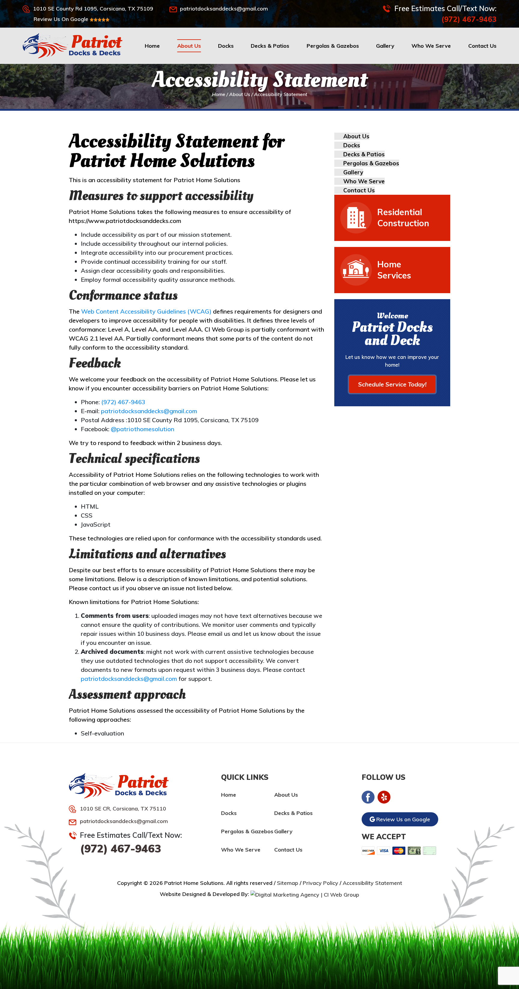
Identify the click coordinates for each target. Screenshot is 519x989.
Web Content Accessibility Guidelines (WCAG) (146, 311)
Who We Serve (431, 45)
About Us (189, 45)
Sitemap (287, 882)
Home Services (394, 270)
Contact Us (482, 45)
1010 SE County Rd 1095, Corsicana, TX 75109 (93, 8)
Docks (226, 45)
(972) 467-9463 (469, 19)
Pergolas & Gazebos (333, 45)
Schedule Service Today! (392, 384)
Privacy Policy (320, 882)
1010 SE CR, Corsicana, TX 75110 (123, 808)
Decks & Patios (270, 45)
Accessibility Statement (372, 882)
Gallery (385, 45)
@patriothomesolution (142, 429)
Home (152, 45)
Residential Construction (403, 217)
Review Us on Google (402, 819)
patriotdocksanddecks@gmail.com (224, 8)
